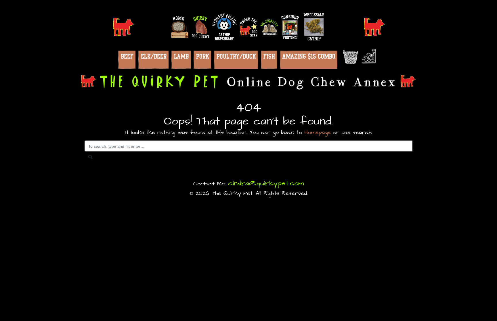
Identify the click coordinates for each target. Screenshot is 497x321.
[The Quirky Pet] (248, 82)
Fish (269, 56)
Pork (202, 56)
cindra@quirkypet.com (266, 183)
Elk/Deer (153, 56)
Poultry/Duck (236, 56)
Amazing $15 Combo (308, 56)
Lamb (181, 56)
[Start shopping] (349, 57)
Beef (127, 56)
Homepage (317, 132)
